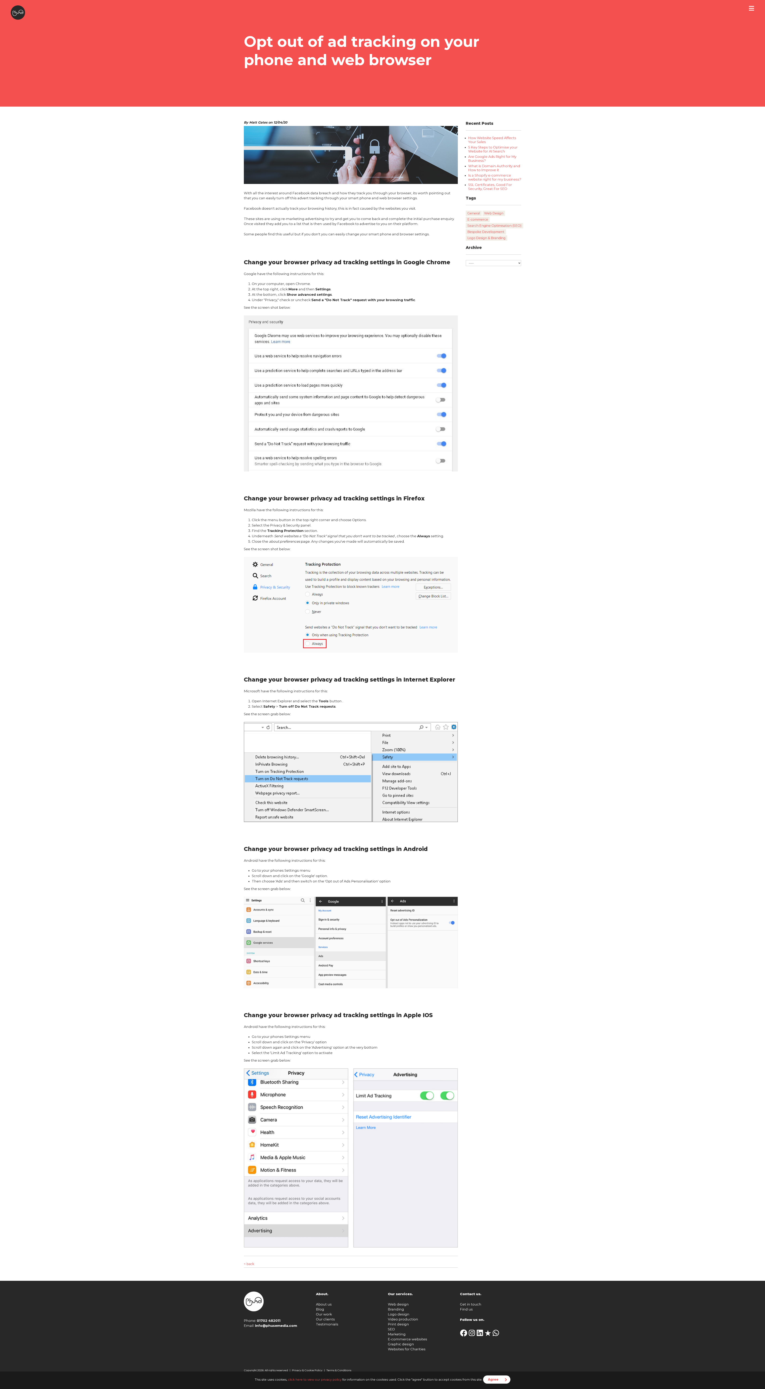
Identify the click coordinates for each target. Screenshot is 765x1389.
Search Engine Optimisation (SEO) (494, 226)
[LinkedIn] (481, 1334)
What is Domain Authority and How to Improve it (494, 168)
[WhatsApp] (497, 1334)
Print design (398, 1324)
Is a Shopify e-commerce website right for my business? (494, 177)
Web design (398, 1304)
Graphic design (401, 1344)
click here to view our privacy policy (314, 1379)
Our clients (325, 1319)
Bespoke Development (485, 232)
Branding (396, 1309)
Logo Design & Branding (486, 238)
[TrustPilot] (489, 1334)
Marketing (397, 1334)
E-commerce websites (407, 1339)
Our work (324, 1314)
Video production (403, 1319)
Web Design (493, 213)
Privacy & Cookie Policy (307, 1370)
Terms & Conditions (339, 1370)
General (473, 213)
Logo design (398, 1314)
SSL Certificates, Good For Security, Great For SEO (490, 187)
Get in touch (470, 1304)
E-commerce (477, 219)
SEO (391, 1329)
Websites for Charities (407, 1349)
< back (249, 1264)
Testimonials (327, 1324)
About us (324, 1304)
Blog (320, 1309)
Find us (466, 1309)
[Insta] (473, 1334)
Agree (493, 1379)
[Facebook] (464, 1334)
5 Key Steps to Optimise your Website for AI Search (493, 149)
